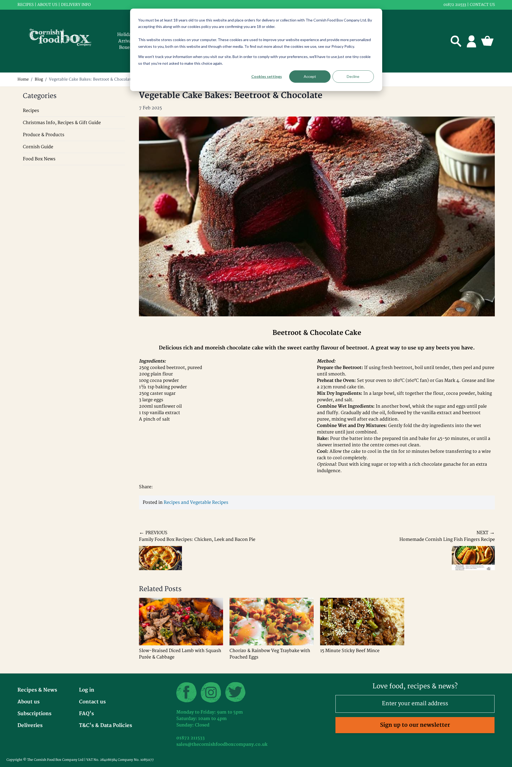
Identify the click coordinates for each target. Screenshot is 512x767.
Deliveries (29, 725)
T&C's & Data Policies (105, 725)
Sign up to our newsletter (415, 725)
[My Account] (471, 41)
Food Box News (39, 159)
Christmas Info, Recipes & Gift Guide (62, 122)
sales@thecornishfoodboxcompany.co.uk (221, 744)
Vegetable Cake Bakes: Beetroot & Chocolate (91, 79)
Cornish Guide (38, 147)
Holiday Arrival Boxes (125, 41)
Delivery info (76, 4)
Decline (353, 76)
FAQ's (86, 714)
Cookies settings (266, 76)
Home (23, 79)
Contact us (482, 4)
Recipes (31, 110)
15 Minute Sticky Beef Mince (349, 650)
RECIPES (25, 4)
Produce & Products (43, 135)
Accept (310, 76)
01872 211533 (454, 4)
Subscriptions (34, 714)
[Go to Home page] (63, 41)
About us (47, 4)
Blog (39, 79)
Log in (86, 690)
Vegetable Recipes (209, 502)
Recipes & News (37, 690)
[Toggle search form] (456, 41)
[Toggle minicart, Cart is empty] (487, 41)
